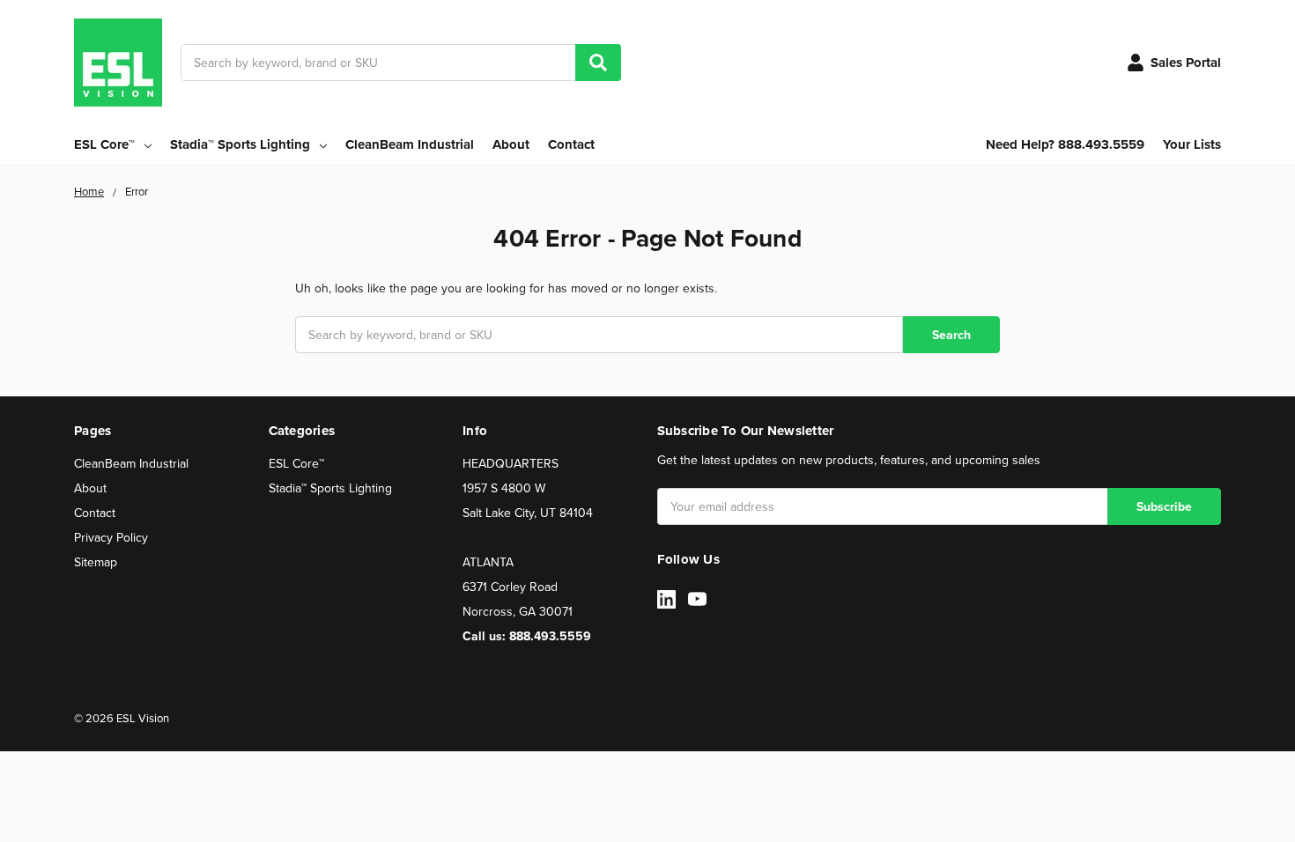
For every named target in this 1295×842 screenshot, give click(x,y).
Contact (571, 144)
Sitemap (95, 562)
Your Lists (1192, 144)
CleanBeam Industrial (409, 144)
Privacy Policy (111, 537)
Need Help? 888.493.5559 (1065, 144)
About (510, 144)
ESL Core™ (296, 463)
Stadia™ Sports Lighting (330, 488)
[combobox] (401, 62)
